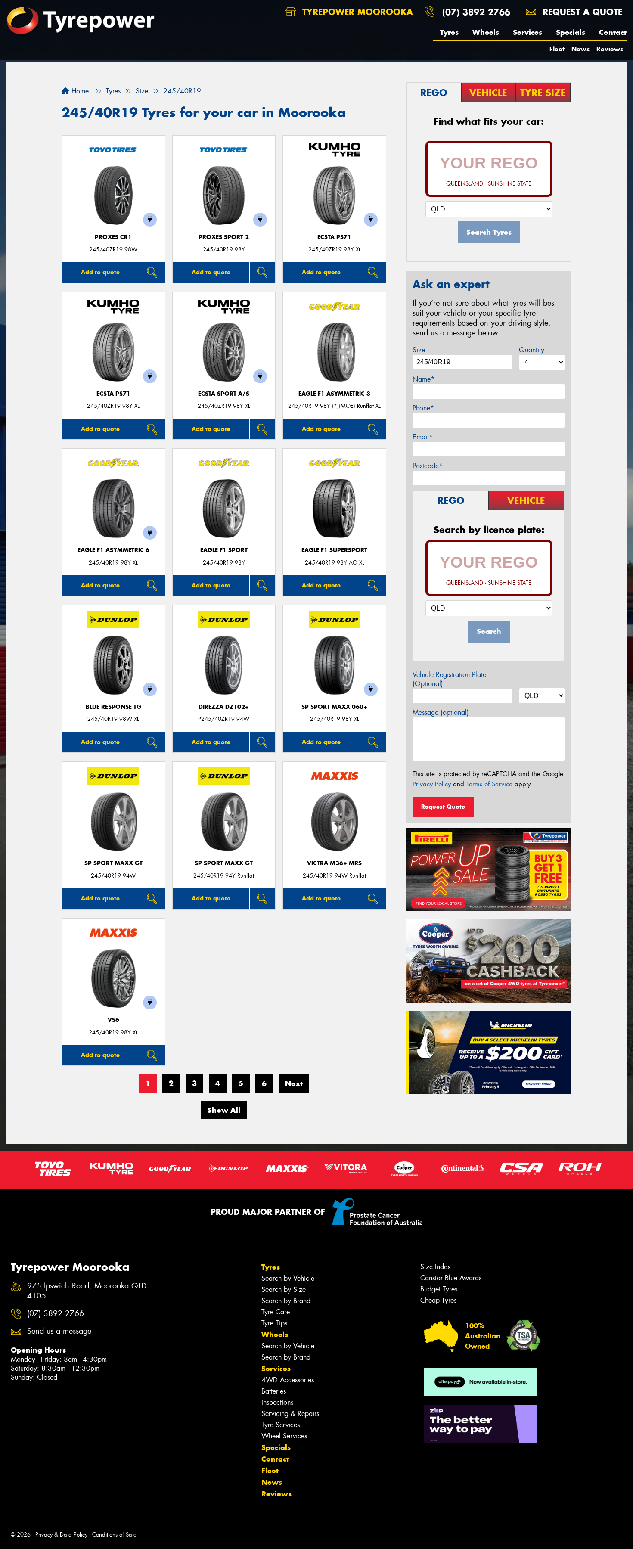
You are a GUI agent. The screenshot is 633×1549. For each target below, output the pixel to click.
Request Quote (443, 806)
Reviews (609, 49)
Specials (570, 32)
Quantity (531, 349)
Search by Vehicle (287, 1278)
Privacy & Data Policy (61, 1534)
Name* (423, 379)
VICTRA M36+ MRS (334, 863)
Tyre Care (275, 1311)
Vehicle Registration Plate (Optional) (449, 679)
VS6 (113, 1020)
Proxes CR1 (113, 237)
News (580, 49)
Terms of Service (489, 784)
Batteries (273, 1391)
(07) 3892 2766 (476, 11)
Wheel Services (284, 1435)
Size (419, 349)
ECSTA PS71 (334, 237)
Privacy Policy (432, 784)
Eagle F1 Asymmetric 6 (113, 550)
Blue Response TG (113, 707)
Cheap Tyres (438, 1300)
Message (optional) (441, 712)
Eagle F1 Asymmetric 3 (334, 393)
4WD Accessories (287, 1379)
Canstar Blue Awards (450, 1277)
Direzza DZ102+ (224, 707)
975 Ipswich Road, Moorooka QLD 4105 (86, 1291)
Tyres (449, 32)
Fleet (557, 49)
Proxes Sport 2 (224, 237)
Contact (613, 32)
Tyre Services (280, 1424)
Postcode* (428, 465)
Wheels (485, 32)
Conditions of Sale (114, 1534)
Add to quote (100, 272)
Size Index (435, 1266)
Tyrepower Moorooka (356, 11)
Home (79, 91)
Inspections (277, 1402)
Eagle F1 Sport (224, 550)
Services (527, 32)
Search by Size (283, 1289)
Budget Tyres (438, 1289)
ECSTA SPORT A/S (223, 393)
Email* (423, 436)
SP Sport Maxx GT (113, 863)
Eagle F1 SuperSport (334, 550)
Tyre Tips (274, 1323)
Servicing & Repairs (290, 1413)
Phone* (423, 408)
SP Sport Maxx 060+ (334, 707)
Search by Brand (285, 1300)
